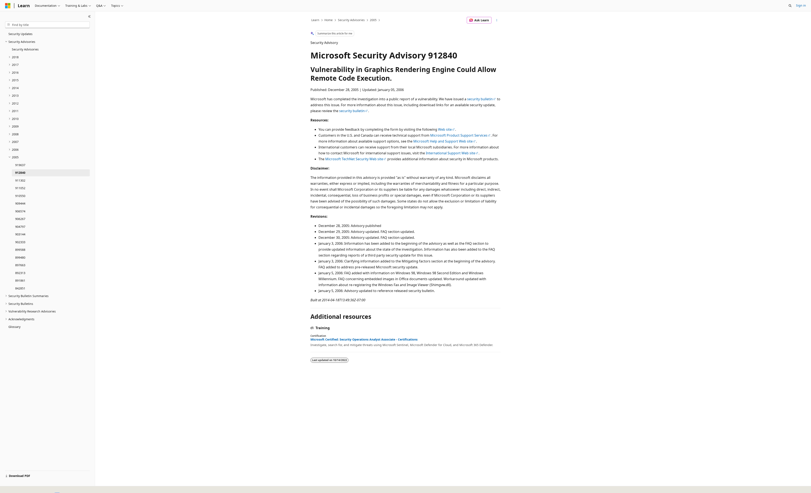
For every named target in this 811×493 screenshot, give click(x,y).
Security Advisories (351, 20)
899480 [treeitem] (20, 257)
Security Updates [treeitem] (20, 34)
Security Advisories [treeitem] (25, 49)
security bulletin (480, 99)
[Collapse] (89, 16)
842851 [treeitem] (20, 288)
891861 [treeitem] (20, 280)
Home (328, 20)
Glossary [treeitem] (14, 327)
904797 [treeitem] (20, 227)
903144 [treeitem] (20, 234)
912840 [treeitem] (20, 173)
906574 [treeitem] (20, 211)
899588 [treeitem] (20, 250)
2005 (373, 20)
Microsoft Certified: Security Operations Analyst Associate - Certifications (364, 339)
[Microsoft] (8, 5)
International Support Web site (450, 153)
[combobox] (47, 25)
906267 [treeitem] (20, 219)
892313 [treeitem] (20, 273)
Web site (445, 129)
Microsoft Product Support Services (458, 135)
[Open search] (790, 6)
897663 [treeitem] (20, 265)
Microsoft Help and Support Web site (443, 141)
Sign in (801, 5)
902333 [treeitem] (20, 242)
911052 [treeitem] (20, 188)
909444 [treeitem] (20, 203)
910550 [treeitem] (20, 196)
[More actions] (497, 20)
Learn (315, 20)
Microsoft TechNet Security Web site (354, 159)
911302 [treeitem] (20, 180)
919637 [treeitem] (20, 165)
